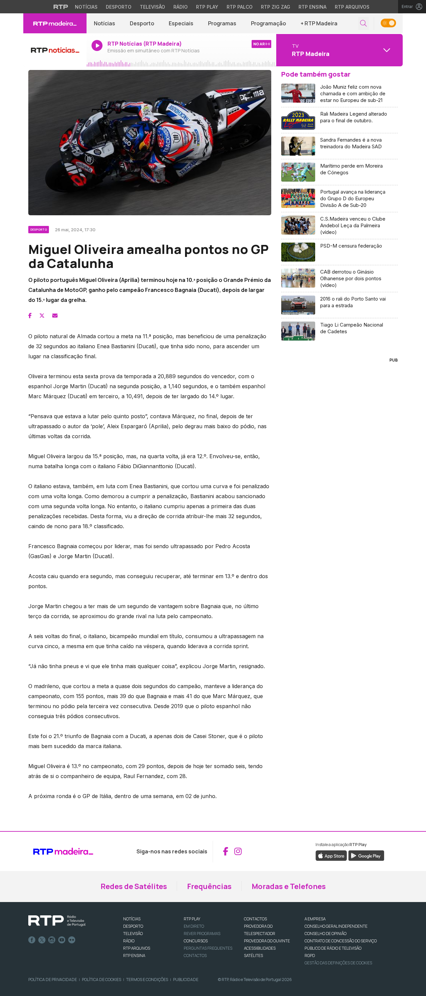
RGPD (310, 955)
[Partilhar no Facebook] (30, 315)
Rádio (180, 7)
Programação (268, 23)
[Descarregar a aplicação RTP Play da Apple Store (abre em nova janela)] (331, 855)
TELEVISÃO (133, 933)
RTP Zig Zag (275, 7)
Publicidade (185, 979)
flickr (72, 940)
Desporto (118, 7)
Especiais (181, 23)
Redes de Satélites (134, 886)
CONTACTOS (255, 919)
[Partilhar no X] (42, 315)
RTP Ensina (312, 7)
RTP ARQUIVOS (136, 948)
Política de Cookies (101, 979)
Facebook (32, 940)
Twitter (42, 940)
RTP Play (207, 7)
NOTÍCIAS (131, 919)
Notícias (86, 7)
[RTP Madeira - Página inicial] (55, 23)
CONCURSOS (196, 941)
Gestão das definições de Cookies (338, 963)
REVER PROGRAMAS (202, 933)
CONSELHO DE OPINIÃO (325, 933)
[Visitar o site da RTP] (61, 6)
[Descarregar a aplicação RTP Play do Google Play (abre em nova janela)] (366, 855)
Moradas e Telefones (289, 886)
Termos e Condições (147, 979)
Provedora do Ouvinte (267, 941)
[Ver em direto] (55, 50)
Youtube (62, 940)
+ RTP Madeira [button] (319, 23)
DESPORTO (133, 926)
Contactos (195, 955)
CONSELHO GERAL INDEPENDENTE (336, 926)
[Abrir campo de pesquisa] (363, 23)
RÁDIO (128, 941)
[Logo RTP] (57, 921)
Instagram (52, 940)
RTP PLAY (192, 919)
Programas (222, 23)
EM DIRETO (194, 926)
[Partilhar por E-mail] (55, 315)
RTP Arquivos (352, 7)
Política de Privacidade (52, 979)
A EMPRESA (315, 919)
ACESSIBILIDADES (260, 948)
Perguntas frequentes (208, 948)
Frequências (209, 886)
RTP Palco (240, 7)
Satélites (253, 955)
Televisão (152, 7)
